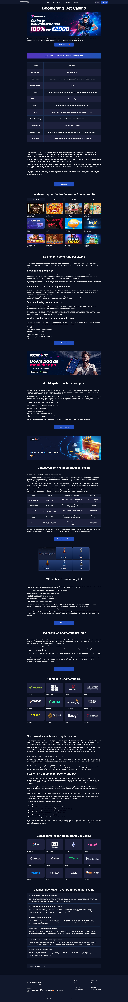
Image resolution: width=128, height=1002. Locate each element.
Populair (35, 199)
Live (54, 199)
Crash (72, 199)
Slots (91, 199)
